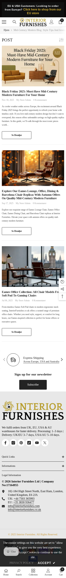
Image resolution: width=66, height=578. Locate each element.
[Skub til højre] (61, 359)
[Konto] (52, 22)
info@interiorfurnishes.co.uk (24, 509)
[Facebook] (5, 442)
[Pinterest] (21, 442)
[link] (18, 572)
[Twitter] (44, 442)
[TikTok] (29, 442)
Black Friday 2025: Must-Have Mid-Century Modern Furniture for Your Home (29, 93)
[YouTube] (37, 442)
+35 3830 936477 (23, 502)
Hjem (6, 30)
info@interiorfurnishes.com (24, 505)
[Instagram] (13, 442)
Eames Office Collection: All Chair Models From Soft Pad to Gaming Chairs (32, 293)
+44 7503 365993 (24, 498)
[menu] (4, 22)
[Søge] (14, 22)
